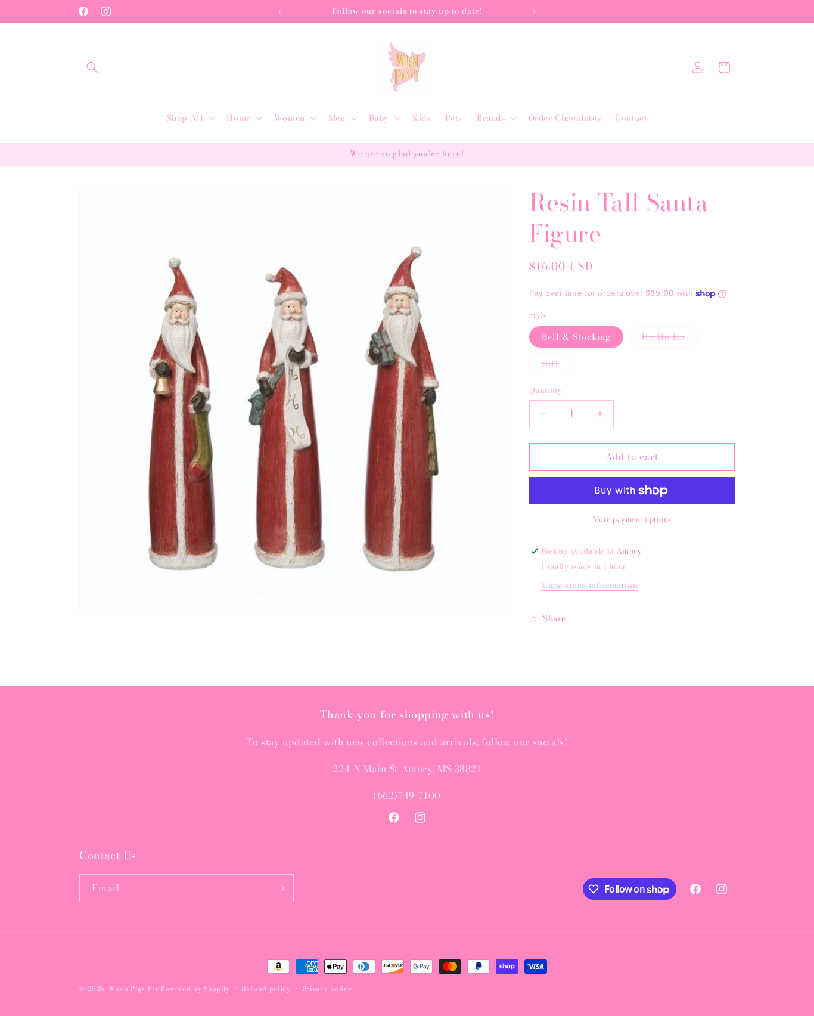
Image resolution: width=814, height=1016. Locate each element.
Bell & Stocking (576, 336)
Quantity (545, 390)
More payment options (632, 519)
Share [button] (554, 618)
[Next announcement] (534, 11)
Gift (556, 365)
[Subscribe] (280, 888)
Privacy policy (327, 988)
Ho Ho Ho (670, 339)
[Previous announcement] (280, 11)
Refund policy (266, 988)
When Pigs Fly (133, 988)
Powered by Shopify (195, 988)
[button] (92, 67)
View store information (589, 585)
